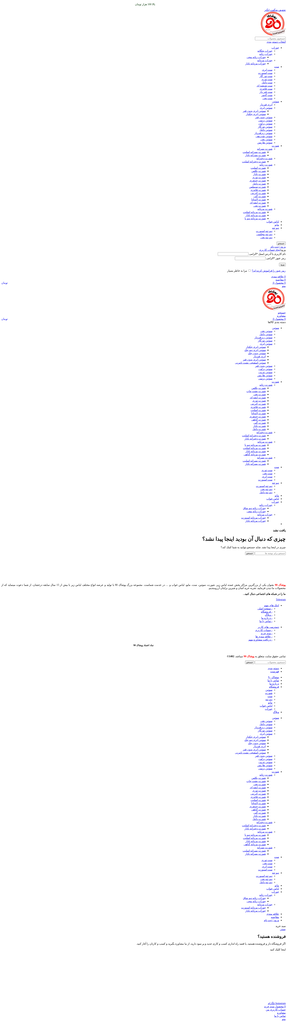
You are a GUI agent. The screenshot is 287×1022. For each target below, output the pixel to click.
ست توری (266, 79)
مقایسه (275, 917)
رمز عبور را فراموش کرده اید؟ (269, 270)
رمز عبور (276, 258)
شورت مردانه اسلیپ (254, 212)
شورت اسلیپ (258, 167)
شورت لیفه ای (258, 202)
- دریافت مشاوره (260, 639)
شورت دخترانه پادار (255, 438)
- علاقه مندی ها (263, 636)
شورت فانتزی (258, 190)
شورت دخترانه (264, 158)
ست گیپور (266, 95)
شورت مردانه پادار (255, 215)
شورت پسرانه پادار (255, 155)
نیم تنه (275, 228)
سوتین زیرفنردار (263, 133)
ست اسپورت (265, 73)
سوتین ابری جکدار (256, 114)
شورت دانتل (259, 183)
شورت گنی (259, 196)
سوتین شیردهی (264, 136)
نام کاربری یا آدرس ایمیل (267, 253)
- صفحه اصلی (264, 608)
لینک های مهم (271, 605)
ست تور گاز (265, 76)
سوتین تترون (265, 372)
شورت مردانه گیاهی (255, 454)
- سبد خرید (266, 633)
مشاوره (281, 315)
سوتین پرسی (265, 120)
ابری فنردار (266, 104)
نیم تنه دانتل (265, 492)
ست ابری (267, 69)
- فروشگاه (266, 611)
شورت (275, 145)
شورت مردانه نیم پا (255, 218)
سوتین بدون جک (257, 353)
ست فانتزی (266, 88)
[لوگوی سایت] (273, 35)
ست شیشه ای (264, 85)
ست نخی (267, 98)
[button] (278, 949)
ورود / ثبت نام (271, 920)
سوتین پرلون (265, 123)
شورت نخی (259, 205)
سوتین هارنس (264, 142)
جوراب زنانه (265, 54)
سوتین (275, 101)
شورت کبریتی (258, 193)
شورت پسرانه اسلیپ (254, 152)
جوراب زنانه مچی (256, 57)
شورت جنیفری (257, 180)
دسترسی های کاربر (268, 627)
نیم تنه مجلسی (264, 234)
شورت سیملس (257, 186)
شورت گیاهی (258, 419)
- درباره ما (266, 618)
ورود (282, 264)
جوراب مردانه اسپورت (253, 517)
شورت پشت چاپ (256, 391)
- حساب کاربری (263, 630)
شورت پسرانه (264, 148)
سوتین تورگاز (265, 126)
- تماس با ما (265, 621)
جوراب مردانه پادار (255, 63)
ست (276, 66)
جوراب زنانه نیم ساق (254, 508)
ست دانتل (267, 82)
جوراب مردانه (264, 60)
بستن (283, 929)
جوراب (275, 47)
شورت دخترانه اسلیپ (254, 161)
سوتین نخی (266, 139)
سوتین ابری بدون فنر (254, 111)
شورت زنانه (265, 164)
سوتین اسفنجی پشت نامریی (250, 362)
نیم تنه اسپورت (264, 231)
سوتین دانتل (265, 129)
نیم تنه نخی (266, 237)
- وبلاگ (268, 614)
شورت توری (259, 177)
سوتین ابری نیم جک (255, 350)
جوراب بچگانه (264, 50)
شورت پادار (259, 174)
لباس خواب (272, 221)
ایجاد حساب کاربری (270, 249)
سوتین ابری (266, 107)
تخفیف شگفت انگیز (275, 10)
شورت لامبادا (258, 199)
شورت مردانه (264, 209)
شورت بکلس (258, 171)
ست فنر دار (265, 92)
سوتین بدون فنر (263, 117)
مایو (277, 224)
